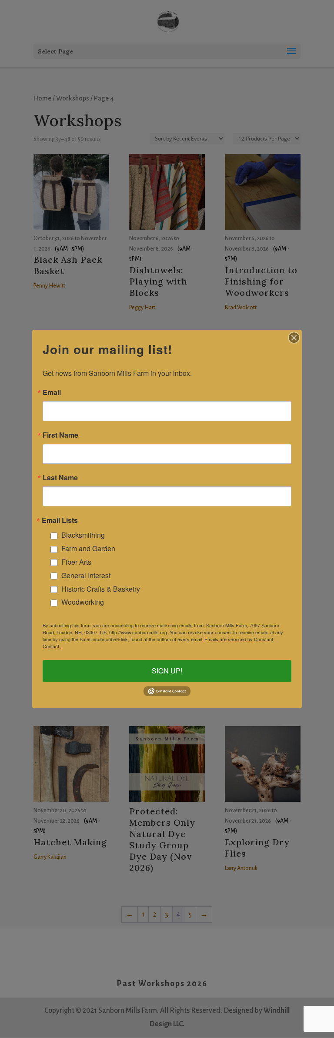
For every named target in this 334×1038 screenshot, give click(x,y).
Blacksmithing (83, 535)
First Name (60, 435)
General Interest (85, 575)
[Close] (294, 337)
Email (52, 392)
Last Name (60, 477)
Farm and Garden (88, 548)
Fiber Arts (76, 562)
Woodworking (82, 602)
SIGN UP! (167, 671)
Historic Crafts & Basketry (100, 589)
